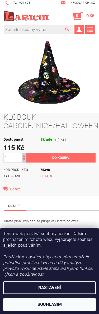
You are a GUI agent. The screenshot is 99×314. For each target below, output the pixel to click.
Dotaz (15, 189)
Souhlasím (49, 304)
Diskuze (14, 206)
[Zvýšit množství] (24, 155)
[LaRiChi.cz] (27, 16)
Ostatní (46, 176)
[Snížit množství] (24, 160)
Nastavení (49, 287)
